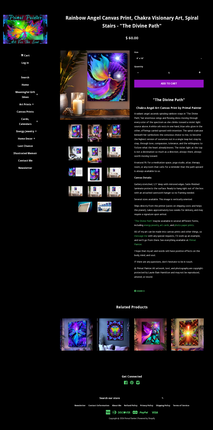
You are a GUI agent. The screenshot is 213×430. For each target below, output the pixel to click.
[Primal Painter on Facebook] (126, 383)
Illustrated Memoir (25, 153)
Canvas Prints (25, 111)
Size (136, 52)
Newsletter (25, 167)
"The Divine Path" (143, 220)
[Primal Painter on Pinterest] (132, 383)
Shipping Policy (163, 405)
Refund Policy (130, 405)
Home (25, 84)
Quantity (138, 67)
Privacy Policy (146, 405)
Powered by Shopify (146, 418)
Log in (25, 62)
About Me (116, 405)
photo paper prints (184, 225)
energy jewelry (151, 225)
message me (140, 235)
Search (25, 77)
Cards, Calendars (25, 122)
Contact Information (98, 405)
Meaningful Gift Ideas (25, 95)
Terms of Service (181, 405)
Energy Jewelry (25, 131)
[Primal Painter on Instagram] (138, 383)
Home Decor (25, 138)
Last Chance (25, 146)
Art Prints (25, 104)
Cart (26, 55)
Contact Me (25, 160)
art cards (164, 225)
